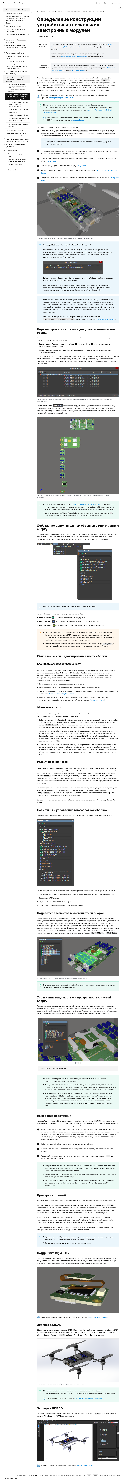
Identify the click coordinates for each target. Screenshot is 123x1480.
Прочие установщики (79, 70)
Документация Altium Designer (50, 11)
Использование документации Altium (18, 155)
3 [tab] (80, 1063)
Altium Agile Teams (64, 47)
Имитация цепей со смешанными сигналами (17, 36)
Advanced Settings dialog (106, 319)
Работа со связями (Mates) (18, 115)
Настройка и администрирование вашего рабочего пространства (17, 140)
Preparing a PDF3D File (85, 1465)
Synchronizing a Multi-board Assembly (88, 1398)
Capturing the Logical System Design (61, 98)
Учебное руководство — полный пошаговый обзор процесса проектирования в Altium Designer (17, 19)
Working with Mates (97, 700)
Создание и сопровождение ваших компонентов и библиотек (17, 135)
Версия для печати (11, 1478)
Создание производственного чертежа (18, 125)
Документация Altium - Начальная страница (16, 166)
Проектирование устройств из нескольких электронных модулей (83, 11)
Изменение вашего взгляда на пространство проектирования (18, 104)
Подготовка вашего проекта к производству (16, 73)
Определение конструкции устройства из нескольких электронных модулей (18, 97)
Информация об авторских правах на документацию (17, 160)
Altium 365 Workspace (95, 110)
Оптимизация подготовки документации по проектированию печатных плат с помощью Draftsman (17, 65)
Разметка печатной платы (15, 53)
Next (116, 1039)
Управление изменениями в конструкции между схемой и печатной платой (16, 48)
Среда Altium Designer (14, 26)
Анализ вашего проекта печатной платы (17, 57)
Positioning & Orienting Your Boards (61, 694)
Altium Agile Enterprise (78, 47)
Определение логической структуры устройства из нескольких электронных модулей (17, 88)
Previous (40, 1039)
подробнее (52, 161)
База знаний (12, 170)
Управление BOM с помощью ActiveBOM (16, 41)
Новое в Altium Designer (14, 13)
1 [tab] (76, 1063)
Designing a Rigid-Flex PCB (97, 1317)
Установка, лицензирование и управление (16, 146)
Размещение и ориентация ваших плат (18, 111)
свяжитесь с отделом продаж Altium (74, 56)
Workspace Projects (78, 120)
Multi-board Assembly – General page (86, 504)
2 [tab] (78, 1063)
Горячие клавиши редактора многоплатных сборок (19, 119)
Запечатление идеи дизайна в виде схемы (16, 30)
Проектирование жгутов (14, 130)
